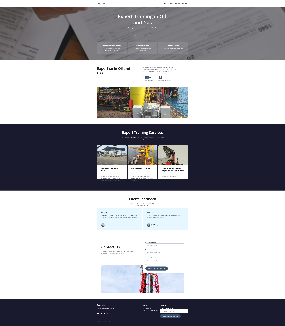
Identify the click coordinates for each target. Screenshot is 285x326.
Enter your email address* (151, 249)
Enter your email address (167, 308)
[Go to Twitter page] (107, 313)
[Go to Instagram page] (101, 313)
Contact (184, 3)
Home (165, 3)
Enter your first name (150, 242)
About (171, 3)
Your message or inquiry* (151, 257)
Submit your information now (156, 268)
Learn (142, 35)
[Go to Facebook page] (98, 313)
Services (177, 3)
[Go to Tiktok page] (104, 313)
